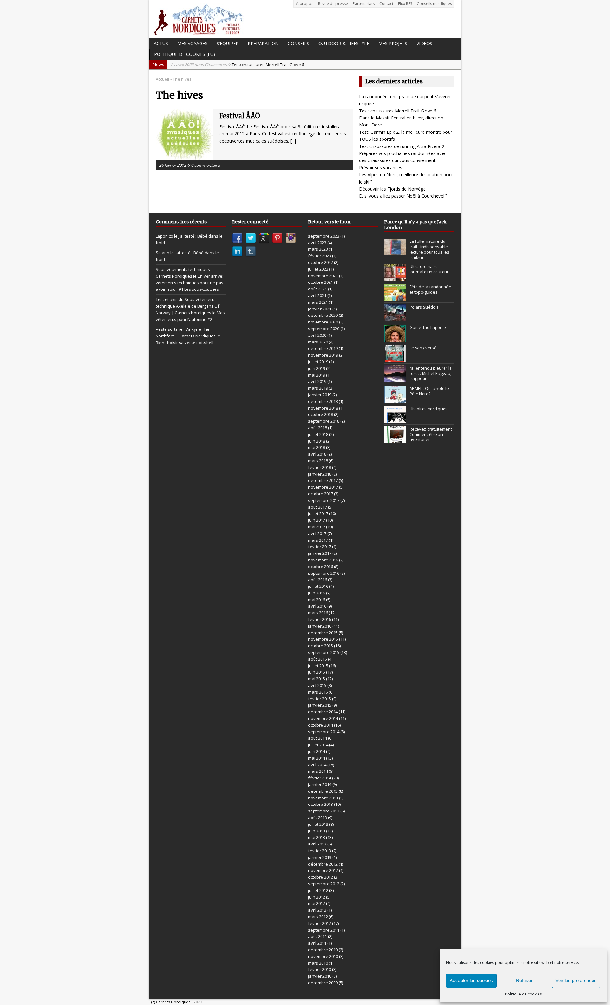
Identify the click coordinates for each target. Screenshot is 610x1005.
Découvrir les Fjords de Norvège (392, 189)
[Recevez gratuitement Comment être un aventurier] (395, 440)
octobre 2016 (320, 566)
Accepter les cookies (471, 980)
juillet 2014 (318, 745)
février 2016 (319, 619)
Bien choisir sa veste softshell (184, 342)
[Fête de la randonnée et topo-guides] (395, 297)
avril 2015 (317, 685)
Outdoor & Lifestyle (343, 43)
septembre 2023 (323, 236)
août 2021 (317, 289)
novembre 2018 (323, 408)
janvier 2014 (319, 784)
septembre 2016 (323, 573)
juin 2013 (316, 831)
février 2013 (319, 850)
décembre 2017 (323, 480)
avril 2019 (317, 381)
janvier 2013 (319, 857)
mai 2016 (316, 599)
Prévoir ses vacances (380, 168)
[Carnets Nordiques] (305, 19)
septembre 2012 (323, 883)
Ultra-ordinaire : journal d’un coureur (429, 269)
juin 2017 (316, 520)
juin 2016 (316, 593)
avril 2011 (317, 943)
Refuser (524, 980)
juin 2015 (316, 672)
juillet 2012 (318, 890)
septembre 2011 (323, 930)
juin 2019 (316, 368)
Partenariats (364, 3)
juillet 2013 (318, 824)
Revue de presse (333, 3)
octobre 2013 (320, 804)
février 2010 (319, 969)
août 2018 (317, 428)
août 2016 (317, 579)
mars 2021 (318, 302)
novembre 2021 (323, 276)
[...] (293, 141)
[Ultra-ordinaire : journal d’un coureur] (395, 277)
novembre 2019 (323, 355)
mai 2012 (316, 903)
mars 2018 (318, 461)
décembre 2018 (323, 401)
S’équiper (228, 43)
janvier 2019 (319, 394)
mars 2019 (318, 388)
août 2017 (317, 507)
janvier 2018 (319, 474)
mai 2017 (316, 527)
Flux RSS (405, 3)
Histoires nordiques (429, 408)
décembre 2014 (323, 712)
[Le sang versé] (395, 358)
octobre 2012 (320, 877)
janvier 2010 (319, 976)
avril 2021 (317, 295)
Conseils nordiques (434, 3)
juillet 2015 (318, 666)
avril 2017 (317, 533)
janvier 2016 (319, 626)
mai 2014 (316, 758)
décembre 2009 (323, 983)
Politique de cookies (523, 994)
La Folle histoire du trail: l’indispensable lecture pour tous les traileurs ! (429, 249)
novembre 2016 (323, 560)
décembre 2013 (323, 791)
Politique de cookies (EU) (184, 54)
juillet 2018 (318, 434)
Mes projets (392, 43)
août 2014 (317, 738)
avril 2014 (317, 765)
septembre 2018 (323, 421)
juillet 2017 (318, 513)
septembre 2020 (323, 328)
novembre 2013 (323, 798)
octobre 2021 (320, 282)
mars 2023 (318, 249)
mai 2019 (316, 375)
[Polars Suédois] (395, 318)
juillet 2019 (318, 361)
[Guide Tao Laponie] (395, 338)
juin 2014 (316, 751)
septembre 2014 (323, 732)
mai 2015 (316, 679)
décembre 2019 (323, 348)
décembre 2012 (323, 864)
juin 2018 (316, 441)
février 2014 (319, 778)
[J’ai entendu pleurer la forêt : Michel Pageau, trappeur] (395, 379)
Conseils (298, 43)
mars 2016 (318, 612)
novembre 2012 (323, 870)
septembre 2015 (323, 652)
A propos (304, 3)
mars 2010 (318, 963)
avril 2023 (317, 243)
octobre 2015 (320, 645)
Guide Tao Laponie (428, 327)
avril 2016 (317, 606)
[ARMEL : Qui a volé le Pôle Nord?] (395, 399)
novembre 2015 (323, 639)
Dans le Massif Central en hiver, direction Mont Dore (257, 64)
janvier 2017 (319, 553)
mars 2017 (318, 540)
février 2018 (319, 467)
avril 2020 (317, 335)
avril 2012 (317, 910)
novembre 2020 (323, 322)
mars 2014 (318, 771)
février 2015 (319, 699)
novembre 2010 (323, 956)
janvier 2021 (319, 309)
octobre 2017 (320, 494)
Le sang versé (423, 347)
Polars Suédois (424, 307)
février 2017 (319, 546)
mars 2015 (318, 692)
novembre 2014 (323, 718)
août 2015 (317, 659)
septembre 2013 (323, 811)
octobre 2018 (320, 414)
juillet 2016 (318, 586)
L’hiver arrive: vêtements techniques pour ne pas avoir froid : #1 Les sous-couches (189, 282)
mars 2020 (318, 342)
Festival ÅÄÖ (239, 116)
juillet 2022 (318, 269)
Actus (161, 43)
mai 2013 (316, 837)
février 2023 (319, 256)
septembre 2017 (323, 500)
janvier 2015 (319, 705)
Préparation (263, 43)
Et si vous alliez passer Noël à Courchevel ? (403, 196)
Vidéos (424, 43)
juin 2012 (316, 897)
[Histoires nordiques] (395, 419)
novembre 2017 (323, 487)
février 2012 (319, 923)
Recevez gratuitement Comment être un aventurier (431, 434)
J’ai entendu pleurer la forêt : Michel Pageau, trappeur (431, 373)
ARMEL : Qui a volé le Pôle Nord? (429, 391)
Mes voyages (192, 43)
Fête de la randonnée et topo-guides (430, 289)
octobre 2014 (320, 725)
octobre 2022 (320, 262)
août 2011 (317, 936)
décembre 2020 (323, 315)
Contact (386, 3)
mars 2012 (318, 917)
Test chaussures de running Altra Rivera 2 (401, 146)
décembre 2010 (323, 950)
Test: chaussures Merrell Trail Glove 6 (397, 111)
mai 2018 (316, 447)
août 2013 (317, 817)
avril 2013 (317, 844)
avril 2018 (317, 454)
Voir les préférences (576, 980)
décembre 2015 (323, 632)
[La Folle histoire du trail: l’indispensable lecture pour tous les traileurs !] (395, 252)
